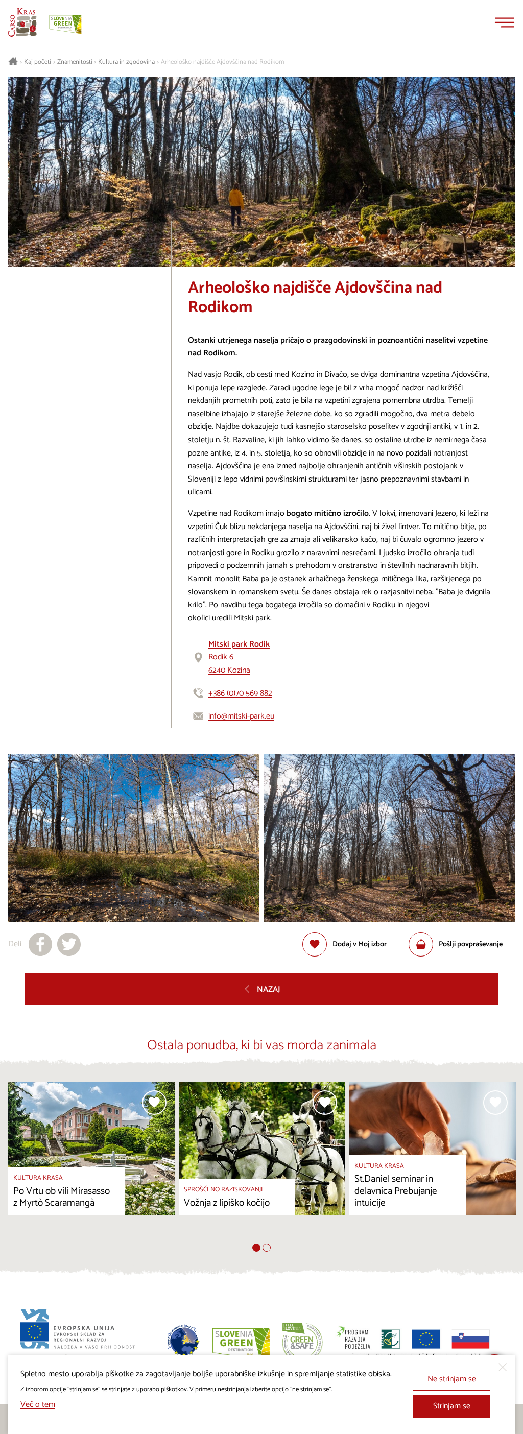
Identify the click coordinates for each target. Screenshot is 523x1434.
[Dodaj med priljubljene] (154, 1102)
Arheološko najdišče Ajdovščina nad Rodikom (222, 62)
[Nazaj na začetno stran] (22, 22)
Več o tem (37, 1405)
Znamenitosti (74, 62)
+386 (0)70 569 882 (240, 693)
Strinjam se (451, 1406)
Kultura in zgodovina (126, 62)
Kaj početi (37, 62)
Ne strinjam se (451, 1379)
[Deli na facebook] (40, 944)
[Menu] (504, 22)
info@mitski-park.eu (241, 716)
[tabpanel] (91, 1163)
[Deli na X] (69, 944)
